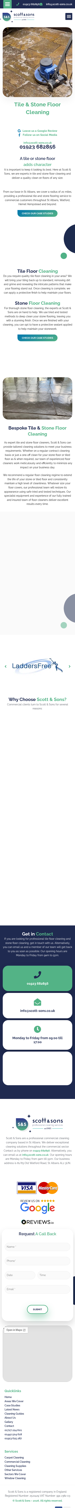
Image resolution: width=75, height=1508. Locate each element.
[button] (7, 4)
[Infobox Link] (37, 1005)
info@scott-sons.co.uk (35, 1154)
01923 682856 (41, 1150)
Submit (37, 1309)
